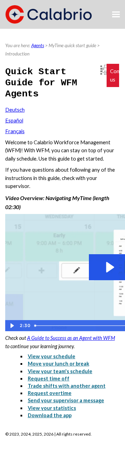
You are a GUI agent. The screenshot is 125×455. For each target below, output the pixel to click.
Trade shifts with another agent (67, 386)
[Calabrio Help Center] (48, 14)
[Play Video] (11, 325)
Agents (37, 45)
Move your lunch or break (58, 364)
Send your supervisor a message (66, 400)
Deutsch (15, 110)
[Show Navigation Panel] (116, 14)
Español (14, 120)
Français (15, 131)
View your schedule (51, 356)
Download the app (50, 415)
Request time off (48, 378)
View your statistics (52, 408)
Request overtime (50, 393)
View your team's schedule (60, 371)
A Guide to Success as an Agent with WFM (71, 338)
